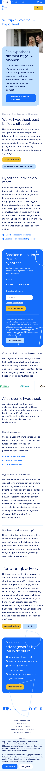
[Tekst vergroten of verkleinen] (41, 2)
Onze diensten (17, 114)
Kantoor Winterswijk (22, 720)
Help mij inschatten (14, 303)
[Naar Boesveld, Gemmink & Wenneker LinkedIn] (41, 708)
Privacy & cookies (14, 759)
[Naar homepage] (5, 8)
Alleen (11, 284)
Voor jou (6, 2)
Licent (24, 710)
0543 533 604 (25, 733)
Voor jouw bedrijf (18, 2)
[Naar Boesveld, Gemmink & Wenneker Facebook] (30, 708)
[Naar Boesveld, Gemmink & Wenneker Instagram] (35, 708)
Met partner (24, 284)
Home (5, 114)
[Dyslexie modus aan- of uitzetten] (37, 2)
